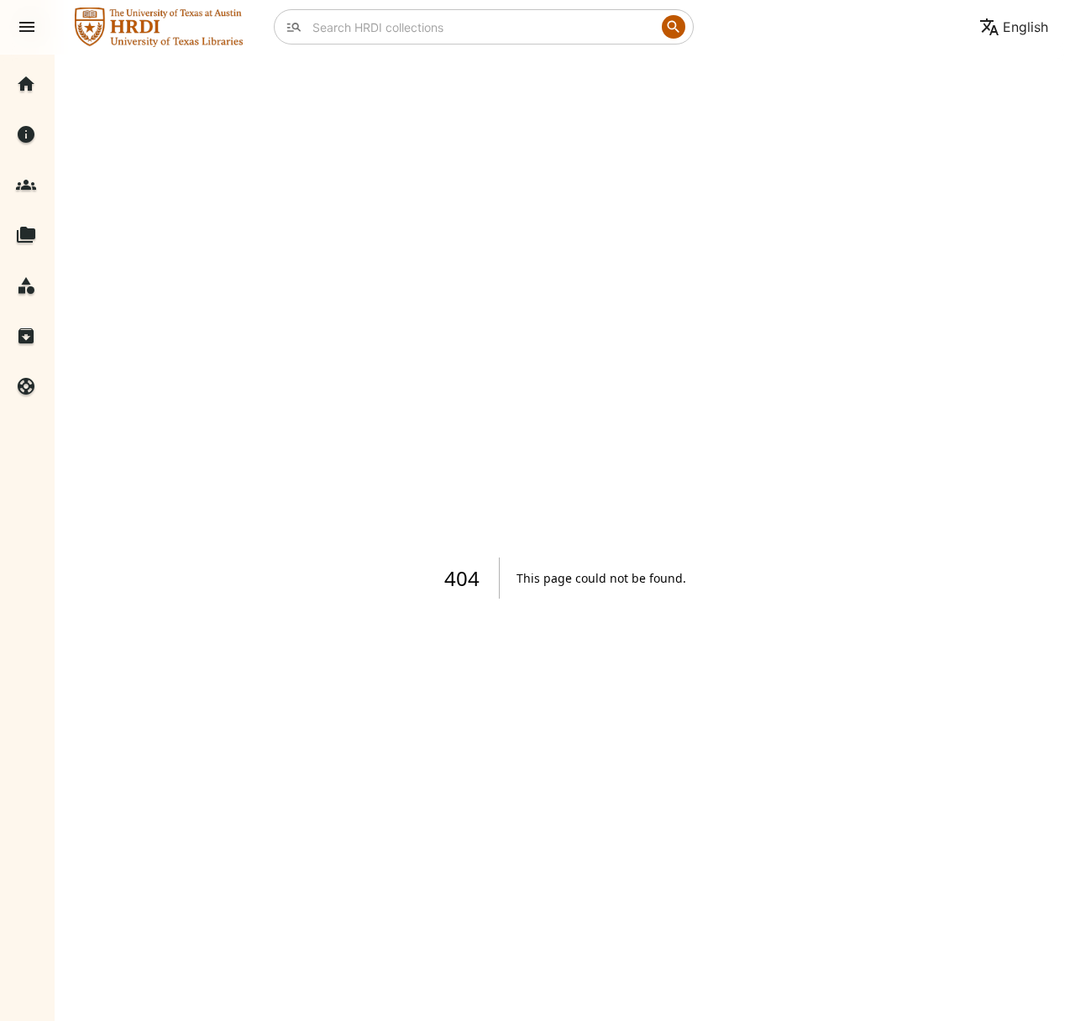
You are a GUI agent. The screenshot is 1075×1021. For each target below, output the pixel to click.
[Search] (673, 27)
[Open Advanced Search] (294, 27)
